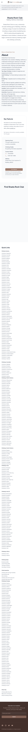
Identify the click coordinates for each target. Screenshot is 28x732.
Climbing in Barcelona (6, 590)
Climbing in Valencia (6, 676)
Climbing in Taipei (5, 486)
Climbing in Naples (6, 654)
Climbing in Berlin (5, 591)
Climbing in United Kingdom (7, 353)
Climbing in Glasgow (6, 515)
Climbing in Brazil (5, 260)
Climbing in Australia (6, 255)
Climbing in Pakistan (6, 321)
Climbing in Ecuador (6, 275)
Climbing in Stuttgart (6, 673)
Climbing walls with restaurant (8, 577)
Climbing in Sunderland (6, 544)
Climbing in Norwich (6, 527)
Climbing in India (5, 292)
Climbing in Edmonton (6, 409)
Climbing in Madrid (5, 642)
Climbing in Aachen (6, 583)
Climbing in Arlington (6, 381)
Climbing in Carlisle (6, 505)
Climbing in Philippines (6, 324)
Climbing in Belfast (6, 498)
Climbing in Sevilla (5, 670)
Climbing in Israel (5, 297)
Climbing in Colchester (6, 507)
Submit (14, 716)
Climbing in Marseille (6, 649)
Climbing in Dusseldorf (6, 612)
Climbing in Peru (5, 323)
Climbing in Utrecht (6, 675)
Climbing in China (5, 267)
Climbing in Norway (6, 319)
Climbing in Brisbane (6, 366)
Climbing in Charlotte (6, 395)
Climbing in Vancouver (6, 441)
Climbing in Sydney (6, 376)
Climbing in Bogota (6, 450)
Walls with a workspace (6, 693)
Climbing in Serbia (5, 335)
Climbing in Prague (6, 663)
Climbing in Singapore (6, 336)
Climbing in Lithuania (6, 309)
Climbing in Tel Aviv (6, 488)
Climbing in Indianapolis (7, 417)
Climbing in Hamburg (6, 627)
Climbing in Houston (6, 415)
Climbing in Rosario (6, 460)
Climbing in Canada (6, 263)
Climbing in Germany (6, 284)
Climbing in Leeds (5, 517)
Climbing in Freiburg (6, 617)
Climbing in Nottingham (7, 529)
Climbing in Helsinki (6, 632)
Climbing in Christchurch (7, 369)
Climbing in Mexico (6, 314)
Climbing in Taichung (6, 484)
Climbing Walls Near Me (7, 692)
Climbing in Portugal (6, 328)
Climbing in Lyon (5, 641)
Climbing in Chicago (6, 397)
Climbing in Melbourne (6, 372)
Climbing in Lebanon (6, 307)
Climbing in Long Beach (7, 424)
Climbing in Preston (6, 538)
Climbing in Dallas (5, 404)
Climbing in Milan (5, 651)
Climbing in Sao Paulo (6, 464)
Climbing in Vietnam (6, 358)
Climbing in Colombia (6, 268)
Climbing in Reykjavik (6, 665)
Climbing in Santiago (6, 462)
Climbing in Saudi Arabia (7, 333)
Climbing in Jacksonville (7, 419)
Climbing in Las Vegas (6, 422)
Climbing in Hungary (6, 289)
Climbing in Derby (5, 510)
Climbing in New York (6, 438)
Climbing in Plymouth (6, 534)
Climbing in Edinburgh (6, 514)
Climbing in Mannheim (6, 648)
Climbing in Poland (5, 326)
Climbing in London (6, 522)
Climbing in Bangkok (6, 467)
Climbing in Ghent (5, 620)
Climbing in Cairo (5, 553)
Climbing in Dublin (5, 610)
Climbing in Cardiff (5, 504)
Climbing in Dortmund (6, 607)
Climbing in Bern (5, 593)
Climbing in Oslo (5, 658)
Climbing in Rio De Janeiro (7, 458)
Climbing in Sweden (6, 343)
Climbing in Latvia (5, 306)
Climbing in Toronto (6, 439)
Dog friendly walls (5, 574)
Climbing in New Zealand (7, 318)
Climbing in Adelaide (6, 364)
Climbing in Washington (7, 443)
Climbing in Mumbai (6, 478)
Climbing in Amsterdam (6, 585)
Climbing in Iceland (6, 290)
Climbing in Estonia (6, 278)
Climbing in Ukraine (6, 350)
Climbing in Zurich (5, 685)
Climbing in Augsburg (6, 588)
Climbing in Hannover (6, 629)
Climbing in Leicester (6, 519)
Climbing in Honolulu (6, 414)
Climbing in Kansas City (6, 421)
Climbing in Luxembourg (7, 311)
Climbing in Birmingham (7, 493)
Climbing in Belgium (6, 258)
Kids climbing (4, 576)
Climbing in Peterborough (7, 532)
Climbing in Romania (6, 330)
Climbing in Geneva (6, 619)
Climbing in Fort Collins (6, 410)
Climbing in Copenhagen (7, 605)
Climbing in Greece (6, 285)
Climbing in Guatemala (6, 287)
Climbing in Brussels (6, 600)
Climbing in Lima (5, 455)
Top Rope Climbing (6, 565)
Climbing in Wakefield (6, 546)
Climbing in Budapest (6, 602)
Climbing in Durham (6, 407)
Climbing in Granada (6, 622)
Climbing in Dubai (5, 469)
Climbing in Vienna (6, 680)
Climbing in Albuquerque (7, 380)
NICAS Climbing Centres (7, 695)
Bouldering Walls (5, 562)
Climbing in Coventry (6, 509)
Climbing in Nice (5, 656)
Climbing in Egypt (5, 277)
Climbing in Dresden (6, 608)
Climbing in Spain (5, 341)
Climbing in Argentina (6, 253)
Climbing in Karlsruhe (6, 634)
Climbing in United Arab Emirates (8, 352)
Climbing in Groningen (6, 625)
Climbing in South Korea (7, 340)
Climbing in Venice (6, 678)
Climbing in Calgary (6, 393)
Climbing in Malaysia (6, 312)
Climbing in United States (7, 355)
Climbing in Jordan (5, 304)
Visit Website (14, 169)
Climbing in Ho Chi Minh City (8, 473)
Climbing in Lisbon (5, 639)
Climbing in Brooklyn (6, 392)
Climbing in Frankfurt (6, 615)
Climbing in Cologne (6, 603)
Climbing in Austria (6, 256)
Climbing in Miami (5, 429)
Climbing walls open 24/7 (7, 579)
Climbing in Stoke (5, 543)
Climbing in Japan (5, 302)
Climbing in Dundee (6, 512)
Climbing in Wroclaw (6, 683)
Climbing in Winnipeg (6, 444)
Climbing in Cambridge (6, 500)
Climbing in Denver (6, 405)
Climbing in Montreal (6, 432)
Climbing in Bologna (6, 595)
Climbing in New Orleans (7, 436)
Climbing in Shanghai (6, 483)
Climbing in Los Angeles (7, 426)
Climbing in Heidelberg (6, 631)
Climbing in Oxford (6, 531)
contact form (4, 9)
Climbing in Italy (5, 299)
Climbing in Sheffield (6, 539)
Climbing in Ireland (5, 295)
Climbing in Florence (6, 614)
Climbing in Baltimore (6, 388)
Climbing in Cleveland (6, 400)
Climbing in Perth (5, 374)
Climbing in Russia (5, 331)
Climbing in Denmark (6, 273)
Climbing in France (6, 282)
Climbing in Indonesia (6, 294)
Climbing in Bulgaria (6, 261)
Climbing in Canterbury (6, 502)
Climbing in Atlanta (6, 385)
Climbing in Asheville (6, 383)
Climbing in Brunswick (6, 367)
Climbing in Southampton (7, 541)
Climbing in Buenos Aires (7, 452)
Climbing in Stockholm (6, 671)
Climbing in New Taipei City (7, 479)
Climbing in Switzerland (7, 345)
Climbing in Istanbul (6, 474)
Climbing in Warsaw (6, 682)
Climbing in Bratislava (6, 597)
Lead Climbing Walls (6, 563)
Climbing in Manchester (7, 524)
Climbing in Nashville (6, 434)
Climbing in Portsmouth (7, 536)
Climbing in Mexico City (7, 427)
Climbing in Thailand (6, 347)
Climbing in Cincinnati (6, 398)
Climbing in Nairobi (6, 555)
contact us (12, 128)
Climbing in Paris (5, 659)
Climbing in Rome (5, 666)
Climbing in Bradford (6, 495)
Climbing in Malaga (6, 646)
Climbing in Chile (5, 265)
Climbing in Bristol (5, 497)
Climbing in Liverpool (6, 521)
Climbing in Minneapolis (7, 431)
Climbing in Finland (6, 280)
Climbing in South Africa (7, 338)
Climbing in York (5, 548)
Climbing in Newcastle (6, 526)
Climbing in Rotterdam (6, 668)
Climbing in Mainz (5, 644)
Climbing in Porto (5, 661)
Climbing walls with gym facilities (8, 572)
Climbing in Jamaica (6, 301)
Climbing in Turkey (5, 348)
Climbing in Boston (6, 390)
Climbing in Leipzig (6, 637)
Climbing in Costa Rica (6, 270)
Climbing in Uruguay (6, 357)
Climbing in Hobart (6, 371)
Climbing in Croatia (6, 272)
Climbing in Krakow (6, 636)
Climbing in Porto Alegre (7, 457)
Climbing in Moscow (6, 653)
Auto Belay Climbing (6, 567)
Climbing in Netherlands (7, 316)
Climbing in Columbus (6, 402)
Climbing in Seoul (5, 481)
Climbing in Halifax (5, 412)
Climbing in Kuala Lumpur (7, 476)
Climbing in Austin (5, 387)
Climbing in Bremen (6, 598)
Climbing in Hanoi (5, 471)
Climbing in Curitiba (6, 453)
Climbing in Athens (6, 586)
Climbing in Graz (5, 624)
